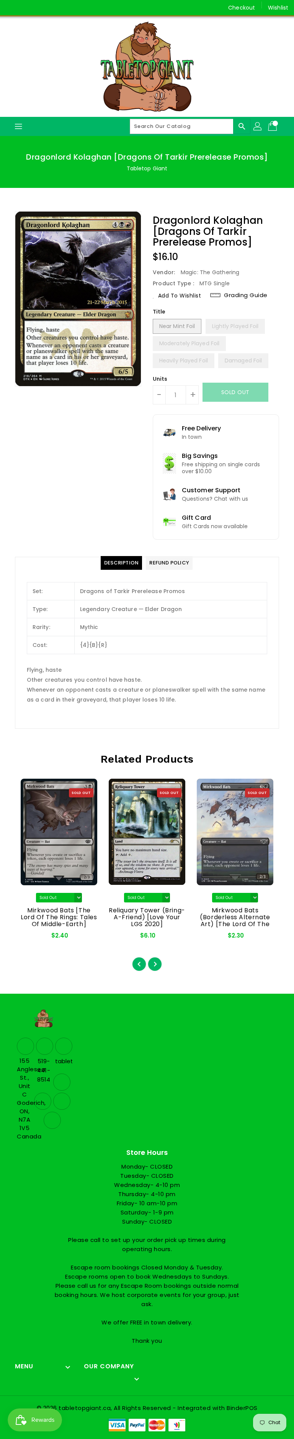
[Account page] (258, 126)
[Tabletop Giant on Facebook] (12, 7)
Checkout (241, 7)
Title (159, 311)
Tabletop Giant (147, 168)
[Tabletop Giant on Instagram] (41, 7)
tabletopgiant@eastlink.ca (62, 1061)
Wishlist (278, 7)
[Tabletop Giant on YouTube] (56, 7)
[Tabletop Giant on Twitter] (27, 7)
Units (160, 379)
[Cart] (273, 126)
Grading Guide (246, 295)
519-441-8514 (43, 1070)
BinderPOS (242, 1408)
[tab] (121, 563)
